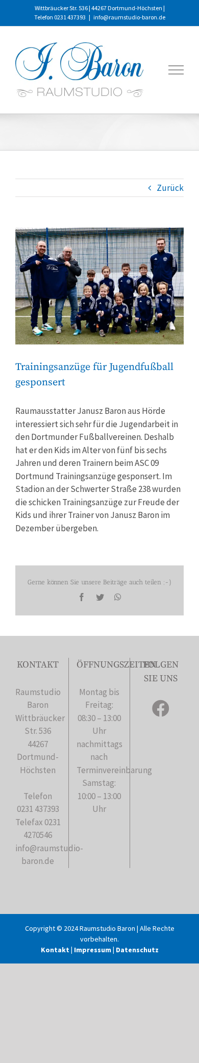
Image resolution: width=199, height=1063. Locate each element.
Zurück (170, 187)
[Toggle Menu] (176, 70)
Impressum (92, 949)
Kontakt (55, 949)
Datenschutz (137, 949)
